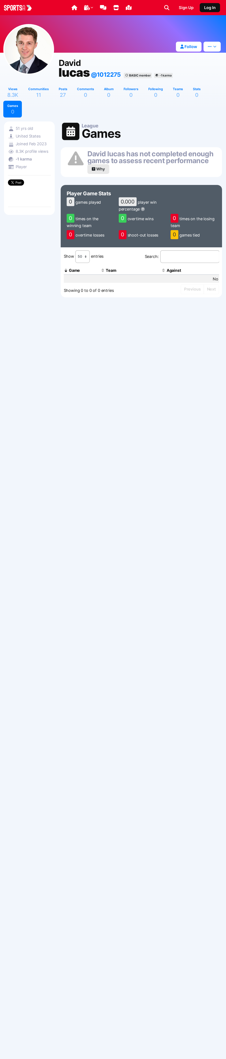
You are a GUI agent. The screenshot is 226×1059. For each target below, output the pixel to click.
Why (100, 169)
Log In (210, 7)
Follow (190, 46)
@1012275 (106, 74)
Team (111, 270)
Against (174, 270)
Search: (152, 256)
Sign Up (186, 7)
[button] (74, 7)
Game (74, 270)
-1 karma (166, 75)
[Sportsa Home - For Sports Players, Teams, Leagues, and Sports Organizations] (20, 7)
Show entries (84, 256)
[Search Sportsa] (166, 7)
